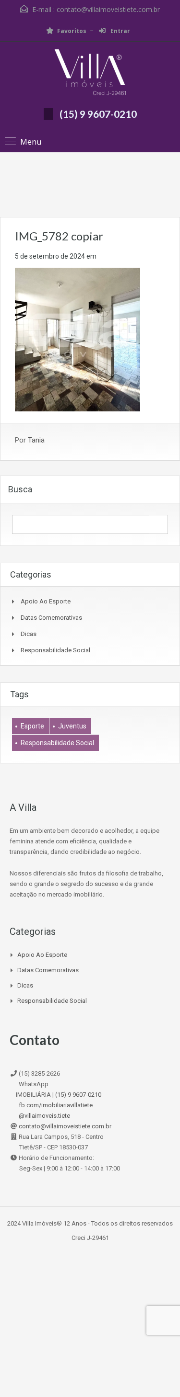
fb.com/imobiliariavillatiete (56, 1105)
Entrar (119, 31)
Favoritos (71, 31)
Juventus (72, 726)
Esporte (32, 726)
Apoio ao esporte (46, 601)
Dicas (28, 633)
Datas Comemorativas (51, 617)
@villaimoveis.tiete (44, 1115)
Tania (36, 440)
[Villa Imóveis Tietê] (90, 73)
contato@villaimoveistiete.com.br (108, 9)
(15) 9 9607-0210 (98, 114)
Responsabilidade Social (55, 650)
